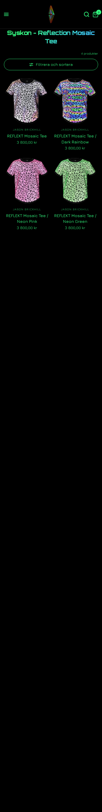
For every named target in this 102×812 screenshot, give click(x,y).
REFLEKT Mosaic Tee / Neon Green (75, 218)
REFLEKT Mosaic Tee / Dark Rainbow (75, 139)
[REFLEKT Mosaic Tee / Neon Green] (75, 181)
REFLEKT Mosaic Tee (27, 136)
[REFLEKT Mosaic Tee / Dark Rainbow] (75, 101)
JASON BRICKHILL (27, 129)
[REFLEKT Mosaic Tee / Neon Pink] (27, 181)
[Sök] (86, 14)
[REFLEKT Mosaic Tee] (27, 101)
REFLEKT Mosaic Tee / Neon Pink (27, 218)
